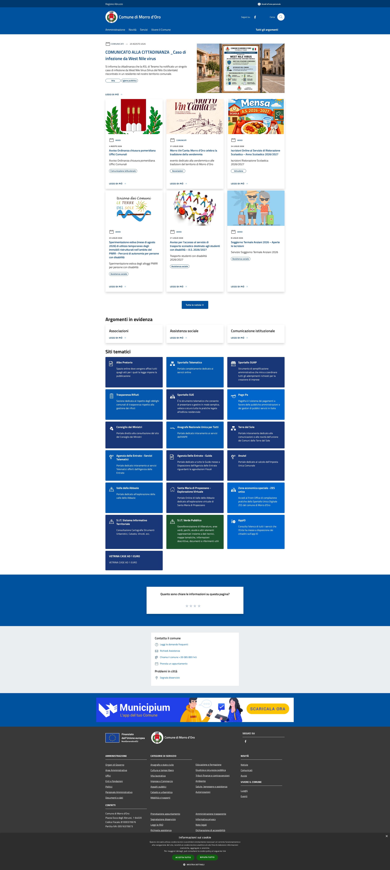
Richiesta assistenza (161, 830)
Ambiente (201, 781)
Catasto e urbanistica (161, 792)
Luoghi (244, 791)
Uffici (108, 776)
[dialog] (195, 851)
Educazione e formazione (208, 764)
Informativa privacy (206, 819)
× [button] (386, 836)
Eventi (244, 796)
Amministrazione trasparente (211, 814)
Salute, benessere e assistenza (211, 786)
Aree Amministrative (116, 770)
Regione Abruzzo (114, 4)
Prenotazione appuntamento (165, 814)
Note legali (201, 825)
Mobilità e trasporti (160, 797)
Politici (108, 786)
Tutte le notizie (193, 305)
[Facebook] (254, 17)
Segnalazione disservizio (163, 819)
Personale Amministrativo (118, 792)
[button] (194, 864)
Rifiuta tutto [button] (207, 857)
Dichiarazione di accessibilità (210, 830)
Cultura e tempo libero (162, 770)
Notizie (244, 765)
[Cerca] (281, 17)
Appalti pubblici (158, 786)
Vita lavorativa (158, 776)
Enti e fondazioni (114, 781)
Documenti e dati (114, 797)
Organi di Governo (114, 765)
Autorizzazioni (203, 792)
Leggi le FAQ (157, 825)
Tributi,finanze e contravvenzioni (213, 775)
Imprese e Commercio (162, 781)
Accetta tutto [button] (183, 857)
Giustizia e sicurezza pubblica (211, 770)
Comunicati (117, 43)
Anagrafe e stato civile (162, 765)
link (224, 851)
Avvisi (118, 140)
